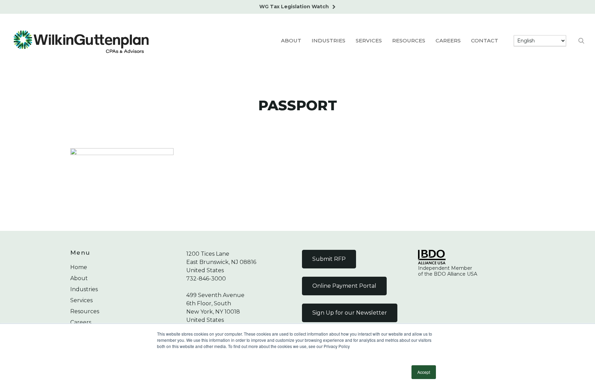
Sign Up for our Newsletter (349, 312)
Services (81, 300)
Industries (84, 289)
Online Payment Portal (344, 286)
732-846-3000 (206, 278)
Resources (84, 311)
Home (78, 267)
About (79, 278)
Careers (80, 322)
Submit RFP (329, 259)
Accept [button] (423, 372)
